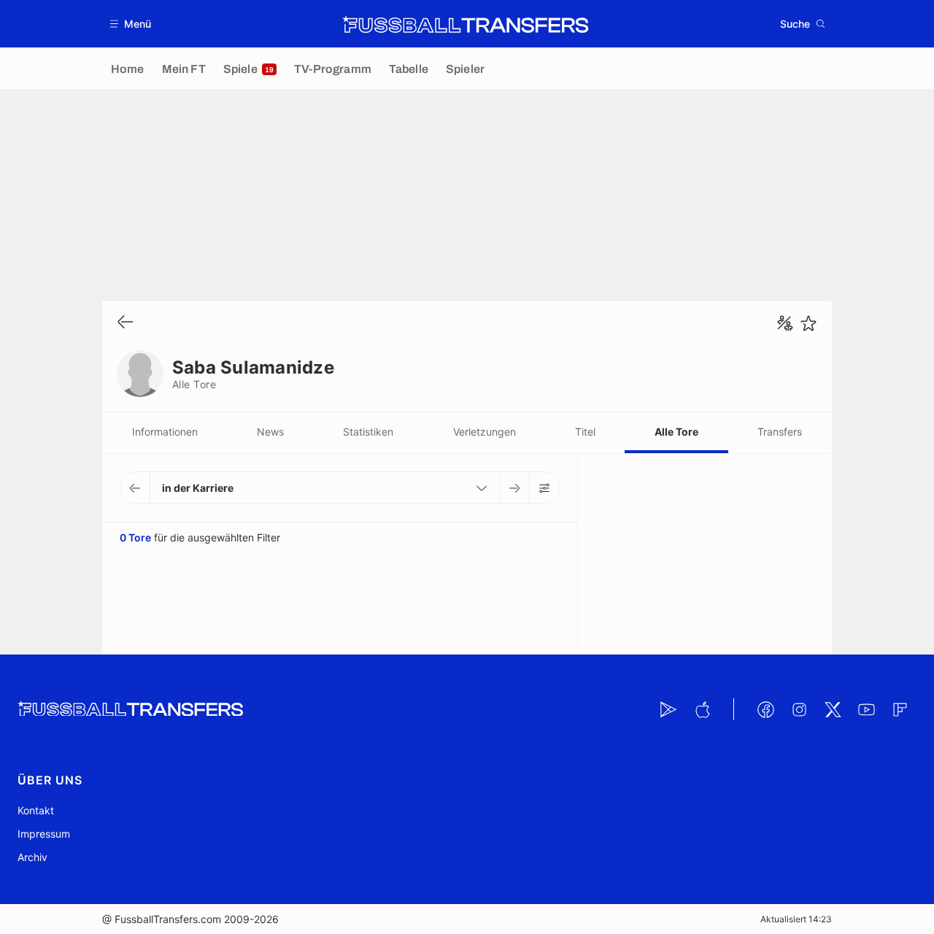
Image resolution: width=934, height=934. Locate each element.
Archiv (32, 857)
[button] (131, 24)
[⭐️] (808, 323)
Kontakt (36, 810)
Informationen (165, 431)
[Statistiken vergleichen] (785, 323)
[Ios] (702, 709)
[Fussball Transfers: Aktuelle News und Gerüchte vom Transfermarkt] (465, 24)
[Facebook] (765, 709)
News (270, 431)
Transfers (779, 431)
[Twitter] (833, 709)
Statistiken (368, 431)
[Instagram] (799, 709)
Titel (585, 431)
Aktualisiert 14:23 (796, 919)
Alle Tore (676, 431)
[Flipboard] (900, 709)
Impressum (44, 833)
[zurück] (125, 323)
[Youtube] (866, 709)
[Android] (668, 709)
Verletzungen (484, 431)
